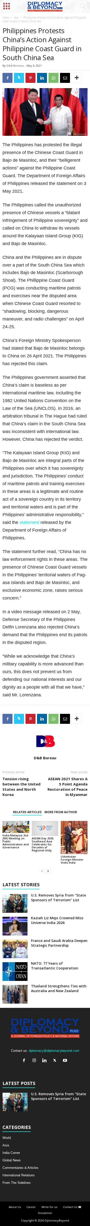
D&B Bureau (15, 65)
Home (5, 17)
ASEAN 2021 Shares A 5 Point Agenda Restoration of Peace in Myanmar (68, 786)
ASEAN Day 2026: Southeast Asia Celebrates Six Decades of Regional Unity (43, 844)
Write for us (49, 1207)
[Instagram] (35, 1061)
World (6, 1138)
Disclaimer (45, 1213)
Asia (16, 17)
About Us (15, 1207)
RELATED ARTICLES (27, 812)
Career (31, 1207)
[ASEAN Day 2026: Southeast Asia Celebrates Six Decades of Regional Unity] (45, 828)
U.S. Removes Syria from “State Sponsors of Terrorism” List (58, 897)
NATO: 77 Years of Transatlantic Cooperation (54, 965)
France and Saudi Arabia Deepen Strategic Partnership (59, 943)
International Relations (18, 1175)
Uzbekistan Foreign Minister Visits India (72, 859)
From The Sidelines (16, 1183)
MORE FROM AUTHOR (60, 812)
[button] (82, 6)
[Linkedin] (45, 1061)
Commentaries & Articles (20, 1168)
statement (30, 522)
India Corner (11, 1153)
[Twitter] (56, 1061)
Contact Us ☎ (72, 1207)
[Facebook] (25, 1061)
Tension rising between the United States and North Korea (21, 786)
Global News (11, 1160)
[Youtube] (65, 1061)
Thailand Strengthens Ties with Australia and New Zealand (58, 988)
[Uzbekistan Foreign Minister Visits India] (74, 837)
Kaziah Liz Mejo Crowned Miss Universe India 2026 (57, 920)
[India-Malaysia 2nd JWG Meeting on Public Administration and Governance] (15, 827)
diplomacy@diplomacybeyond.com (54, 1051)
